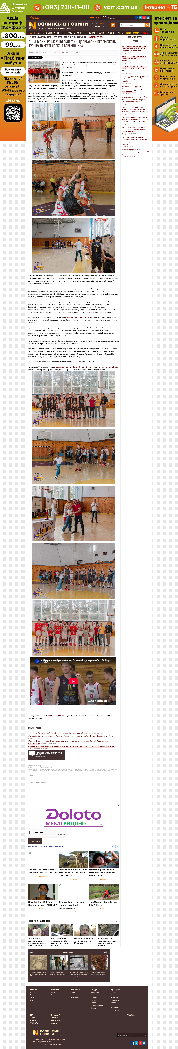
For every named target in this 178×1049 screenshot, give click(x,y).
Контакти (44, 1044)
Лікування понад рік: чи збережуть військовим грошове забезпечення (135, 88)
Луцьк (32, 992)
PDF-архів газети (135, 37)
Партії (53, 995)
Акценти (111, 33)
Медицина (95, 992)
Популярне (81, 37)
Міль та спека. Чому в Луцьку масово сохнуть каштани (98, 974)
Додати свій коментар (49, 753)
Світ (31, 1000)
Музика (113, 992)
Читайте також (34, 728)
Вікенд (93, 1000)
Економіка (50, 33)
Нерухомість (75, 997)
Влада (53, 992)
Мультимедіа (69, 952)
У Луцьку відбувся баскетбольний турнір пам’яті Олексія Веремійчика (57, 733)
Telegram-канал (54, 715)
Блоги (60, 37)
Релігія (93, 1002)
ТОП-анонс (115, 1010)
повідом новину (132, 33)
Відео (54, 37)
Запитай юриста (96, 37)
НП (58, 33)
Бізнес (73, 995)
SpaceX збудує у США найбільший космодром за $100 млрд (135, 151)
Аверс (145, 33)
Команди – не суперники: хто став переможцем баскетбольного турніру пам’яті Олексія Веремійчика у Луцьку (71, 747)
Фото (49, 37)
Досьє (66, 37)
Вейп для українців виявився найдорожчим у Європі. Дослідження (134, 58)
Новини (135, 41)
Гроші (73, 992)
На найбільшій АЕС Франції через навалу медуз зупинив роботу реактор (134, 129)
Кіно (112, 995)
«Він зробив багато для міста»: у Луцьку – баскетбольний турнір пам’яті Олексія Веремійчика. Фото (70, 736)
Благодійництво (97, 1005)
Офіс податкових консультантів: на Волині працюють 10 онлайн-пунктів (135, 78)
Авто (79, 33)
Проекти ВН (101, 33)
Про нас (36, 1044)
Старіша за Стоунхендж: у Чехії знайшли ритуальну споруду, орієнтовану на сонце (135, 99)
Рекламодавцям (55, 1044)
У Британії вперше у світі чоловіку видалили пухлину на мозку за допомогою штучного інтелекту (134, 140)
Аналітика (41, 37)
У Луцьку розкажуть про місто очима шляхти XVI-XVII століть (135, 67)
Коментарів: (59, 52)
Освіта (93, 995)
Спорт (33, 1020)
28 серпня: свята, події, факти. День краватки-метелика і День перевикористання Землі (135, 119)
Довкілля (94, 997)
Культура (71, 33)
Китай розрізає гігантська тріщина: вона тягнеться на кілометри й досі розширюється (135, 109)
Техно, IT (94, 1008)
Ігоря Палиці (71, 317)
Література (115, 997)
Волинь (33, 995)
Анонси (73, 37)
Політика (40, 33)
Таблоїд (92, 33)
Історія (113, 1002)
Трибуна (120, 33)
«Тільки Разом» (84, 317)
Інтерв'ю (32, 37)
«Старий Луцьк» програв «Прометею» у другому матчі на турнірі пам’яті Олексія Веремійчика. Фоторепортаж (68, 742)
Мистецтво (115, 1000)
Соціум (94, 989)
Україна (33, 997)
